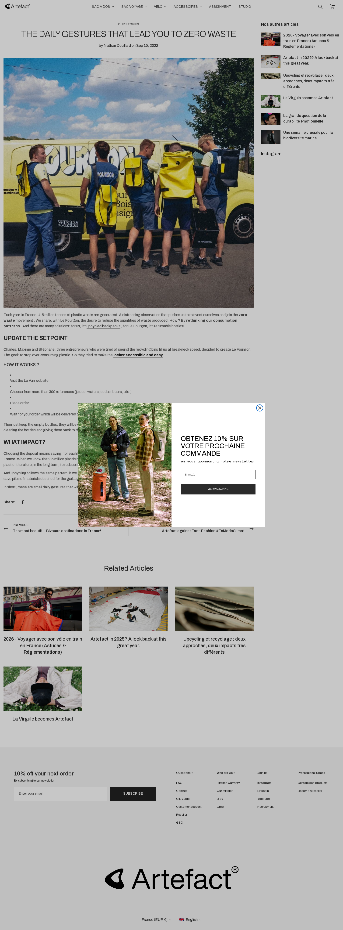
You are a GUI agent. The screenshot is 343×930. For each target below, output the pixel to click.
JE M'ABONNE (218, 488)
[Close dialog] (259, 408)
